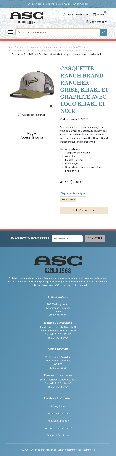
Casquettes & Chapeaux (78, 50)
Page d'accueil (15, 46)
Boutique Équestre (52, 46)
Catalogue (33, 46)
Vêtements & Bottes (22, 50)
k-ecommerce (87, 449)
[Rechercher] (103, 32)
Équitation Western (77, 46)
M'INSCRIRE (95, 238)
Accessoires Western (49, 50)
